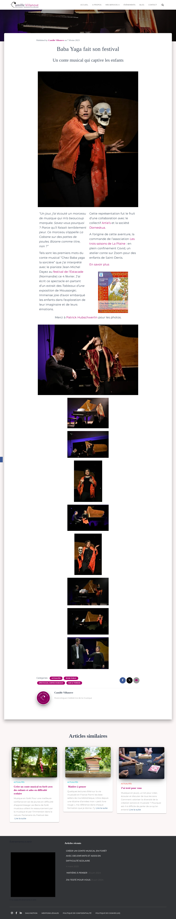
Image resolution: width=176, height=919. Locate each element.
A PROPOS (96, 5)
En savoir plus (99, 264)
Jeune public (71, 678)
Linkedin (20, 913)
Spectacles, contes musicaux (51, 683)
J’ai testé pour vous (131, 788)
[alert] (33, 874)
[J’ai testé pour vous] (141, 763)
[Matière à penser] (88, 762)
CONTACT (152, 5)
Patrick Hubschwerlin (81, 317)
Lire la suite (20, 818)
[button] (118, 5)
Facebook (16, 913)
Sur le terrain (74, 683)
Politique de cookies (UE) (108, 913)
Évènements (129, 5)
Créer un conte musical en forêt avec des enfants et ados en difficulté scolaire (33, 790)
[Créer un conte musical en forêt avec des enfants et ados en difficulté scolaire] (34, 762)
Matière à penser (77, 786)
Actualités (56, 678)
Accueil (84, 5)
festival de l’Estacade (68, 271)
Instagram (12, 913)
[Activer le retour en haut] (170, 913)
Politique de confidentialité (77, 913)
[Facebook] (1, 459)
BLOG (141, 5)
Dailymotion (31, 913)
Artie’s (106, 223)
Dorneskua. (97, 227)
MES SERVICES (111, 5)
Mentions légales (50, 913)
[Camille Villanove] (24, 4)
